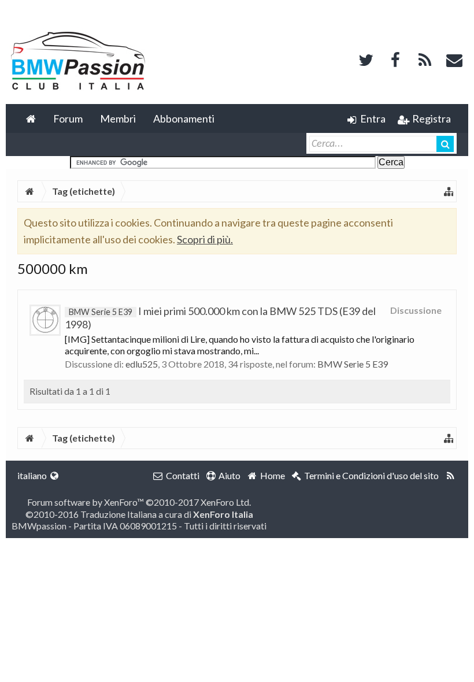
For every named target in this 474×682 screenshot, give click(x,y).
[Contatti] (454, 59)
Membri (118, 118)
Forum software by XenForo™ (139, 501)
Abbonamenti (183, 118)
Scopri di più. (205, 239)
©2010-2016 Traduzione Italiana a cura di (139, 514)
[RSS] (425, 59)
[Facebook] (395, 59)
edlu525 (141, 363)
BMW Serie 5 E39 (352, 363)
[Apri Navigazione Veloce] (448, 191)
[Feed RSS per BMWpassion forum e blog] (451, 476)
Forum (68, 118)
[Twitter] (366, 59)
